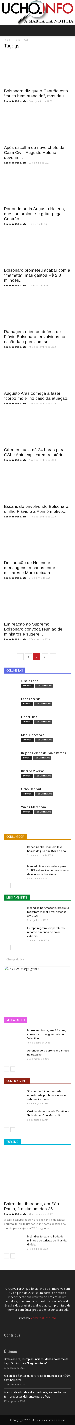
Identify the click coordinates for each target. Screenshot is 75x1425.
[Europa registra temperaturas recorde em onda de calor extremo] (14, 933)
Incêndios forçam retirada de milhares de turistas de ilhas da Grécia (47, 1240)
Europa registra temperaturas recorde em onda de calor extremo (46, 932)
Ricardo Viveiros (33, 771)
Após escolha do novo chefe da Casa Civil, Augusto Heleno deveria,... (34, 152)
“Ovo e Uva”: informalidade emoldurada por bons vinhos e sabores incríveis (46, 1095)
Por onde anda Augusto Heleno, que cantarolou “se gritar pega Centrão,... (34, 213)
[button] (69, 30)
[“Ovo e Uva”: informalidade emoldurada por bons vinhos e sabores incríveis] (14, 1096)
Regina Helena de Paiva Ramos (43, 753)
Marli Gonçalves (32, 735)
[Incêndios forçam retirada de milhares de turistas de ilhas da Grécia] (14, 1241)
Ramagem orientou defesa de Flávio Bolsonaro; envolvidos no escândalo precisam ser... (34, 336)
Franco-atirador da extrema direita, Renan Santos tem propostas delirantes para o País (35, 1394)
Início (7, 39)
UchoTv (48, 1020)
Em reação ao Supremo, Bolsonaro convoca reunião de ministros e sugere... (33, 629)
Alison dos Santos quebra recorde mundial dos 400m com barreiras (37, 1378)
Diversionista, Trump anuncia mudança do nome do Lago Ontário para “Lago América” (36, 1361)
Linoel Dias (29, 717)
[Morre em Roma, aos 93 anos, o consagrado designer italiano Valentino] (14, 1035)
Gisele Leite (29, 681)
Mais (35, 1020)
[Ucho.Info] (37, 12)
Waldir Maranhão (33, 807)
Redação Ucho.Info (15, 100)
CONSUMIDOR (15, 836)
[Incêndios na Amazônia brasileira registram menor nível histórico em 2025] (14, 913)
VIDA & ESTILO (15, 1020)
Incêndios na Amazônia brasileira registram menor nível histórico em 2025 (48, 911)
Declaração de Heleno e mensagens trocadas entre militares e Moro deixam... (29, 567)
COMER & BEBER (17, 1081)
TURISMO (12, 1141)
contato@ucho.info (43, 1318)
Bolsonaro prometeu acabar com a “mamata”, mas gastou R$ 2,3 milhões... (37, 275)
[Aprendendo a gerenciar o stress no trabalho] (14, 1055)
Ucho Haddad (31, 789)
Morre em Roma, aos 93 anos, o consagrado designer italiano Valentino (47, 1034)
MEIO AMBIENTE (16, 897)
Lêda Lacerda (31, 699)
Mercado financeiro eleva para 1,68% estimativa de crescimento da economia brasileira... (48, 870)
